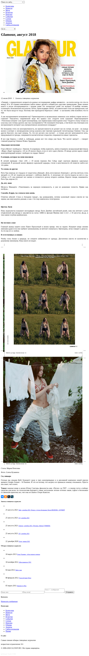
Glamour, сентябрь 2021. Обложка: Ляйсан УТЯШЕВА (34, 526)
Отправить (69, 592)
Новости (9, 8)
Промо (8, 631)
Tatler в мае (18, 570)
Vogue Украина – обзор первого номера (28, 554)
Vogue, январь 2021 (24, 541)
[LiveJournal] (12, 496)
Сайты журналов (12, 25)
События (9, 17)
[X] (8, 496)
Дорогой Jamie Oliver (25, 578)
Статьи (8, 19)
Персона (9, 14)
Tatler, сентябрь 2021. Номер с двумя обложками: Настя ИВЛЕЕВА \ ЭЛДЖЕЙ (41, 510)
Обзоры (9, 21)
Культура (9, 12)
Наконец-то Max (21, 586)
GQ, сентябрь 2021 (23, 518)
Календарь (10, 6)
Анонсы (9, 23)
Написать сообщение (9, 601)
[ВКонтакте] (2, 496)
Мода (8, 10)
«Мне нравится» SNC (25, 562)
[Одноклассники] (5, 496)
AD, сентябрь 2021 (23, 533)
